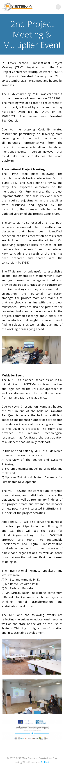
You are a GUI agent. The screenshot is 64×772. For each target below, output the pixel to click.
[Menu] (58, 7)
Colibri (45, 762)
